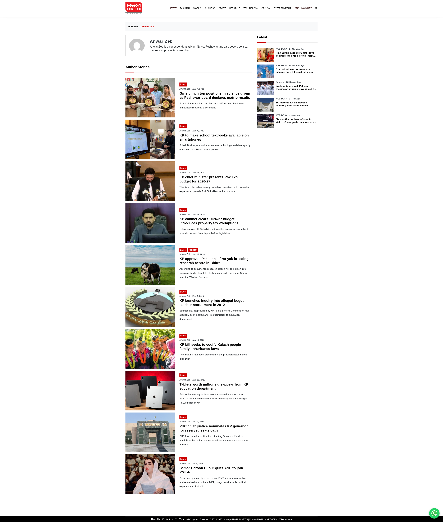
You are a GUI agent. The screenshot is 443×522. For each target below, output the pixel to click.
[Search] (315, 8)
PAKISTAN (185, 8)
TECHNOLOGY (250, 8)
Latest (262, 37)
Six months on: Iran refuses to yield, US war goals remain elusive (296, 120)
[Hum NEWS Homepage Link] (135, 8)
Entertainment (282, 8)
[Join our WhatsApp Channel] (434, 513)
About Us (155, 519)
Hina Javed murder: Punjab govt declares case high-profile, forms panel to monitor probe (295, 54)
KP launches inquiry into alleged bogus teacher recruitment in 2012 (211, 303)
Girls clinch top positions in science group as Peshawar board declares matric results (214, 95)
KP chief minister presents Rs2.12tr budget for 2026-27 (208, 179)
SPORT (222, 8)
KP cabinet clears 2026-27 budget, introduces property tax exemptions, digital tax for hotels (209, 221)
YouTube (179, 519)
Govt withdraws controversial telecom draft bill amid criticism (294, 71)
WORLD (197, 8)
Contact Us (167, 519)
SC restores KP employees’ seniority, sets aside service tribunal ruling (292, 104)
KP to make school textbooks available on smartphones (214, 137)
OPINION (265, 8)
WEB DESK (281, 49)
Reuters (280, 82)
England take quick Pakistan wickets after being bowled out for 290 (296, 87)
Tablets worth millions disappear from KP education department (213, 386)
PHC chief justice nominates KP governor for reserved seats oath (213, 428)
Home (134, 26)
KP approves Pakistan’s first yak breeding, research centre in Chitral (214, 261)
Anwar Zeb (185, 89)
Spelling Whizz (303, 8)
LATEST (173, 8)
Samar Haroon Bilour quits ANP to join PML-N (211, 470)
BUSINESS (210, 8)
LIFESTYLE (234, 8)
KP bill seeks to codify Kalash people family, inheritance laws (210, 347)
